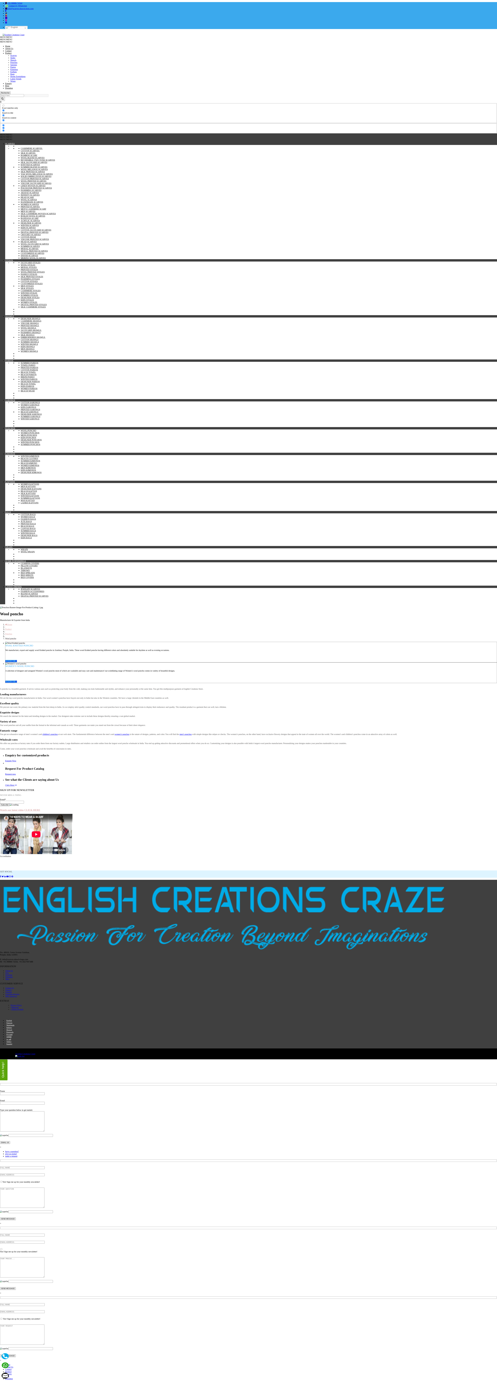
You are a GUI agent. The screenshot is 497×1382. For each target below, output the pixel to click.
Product (8, 53)
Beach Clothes (29, 458)
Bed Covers (27, 577)
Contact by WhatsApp (17, 6)
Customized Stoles (32, 284)
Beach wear (28, 391)
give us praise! (11, 1154)
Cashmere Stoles (31, 291)
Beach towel (28, 372)
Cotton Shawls (29, 339)
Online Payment (17, 1009)
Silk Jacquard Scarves (34, 162)
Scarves (13, 55)
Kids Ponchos (28, 437)
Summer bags (28, 531)
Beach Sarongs (29, 412)
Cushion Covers (30, 563)
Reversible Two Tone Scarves (38, 160)
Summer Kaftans (30, 498)
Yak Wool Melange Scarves (37, 174)
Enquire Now (10, 761)
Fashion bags (28, 519)
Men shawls (27, 349)
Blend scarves (29, 594)
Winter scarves (30, 225)
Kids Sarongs (28, 407)
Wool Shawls (28, 328)
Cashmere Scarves (32, 148)
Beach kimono (29, 463)
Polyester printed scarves (36, 188)
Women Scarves (30, 204)
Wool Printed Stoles (33, 272)
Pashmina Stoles (30, 279)
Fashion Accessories (32, 591)
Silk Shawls (27, 335)
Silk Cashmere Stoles (33, 307)
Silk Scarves (28, 153)
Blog (7, 86)
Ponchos (13, 62)
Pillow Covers (29, 566)
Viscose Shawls (30, 323)
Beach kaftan (29, 491)
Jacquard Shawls (31, 330)
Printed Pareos (29, 367)
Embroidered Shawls (33, 337)
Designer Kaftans (31, 489)
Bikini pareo (28, 377)
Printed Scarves (30, 207)
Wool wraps (28, 552)
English (14, 27)
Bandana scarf (30, 218)
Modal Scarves (30, 249)
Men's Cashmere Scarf (33, 209)
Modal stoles (29, 267)
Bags (12, 74)
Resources (15, 1007)
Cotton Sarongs (30, 402)
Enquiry (8, 83)
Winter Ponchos (30, 442)
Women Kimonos (30, 465)
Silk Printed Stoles (32, 277)
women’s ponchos (122, 734)
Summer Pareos (29, 363)
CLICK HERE (32, 810)
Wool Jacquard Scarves (35, 244)
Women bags (28, 517)
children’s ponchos (50, 734)
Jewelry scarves (30, 589)
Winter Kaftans (30, 496)
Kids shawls (28, 346)
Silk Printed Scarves (33, 172)
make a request (11, 1156)
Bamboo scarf (29, 155)
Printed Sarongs (30, 409)
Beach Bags (27, 526)
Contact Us (10, 988)
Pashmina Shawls (31, 332)
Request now (10, 774)
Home (7, 46)
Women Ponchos (30, 433)
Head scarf (27, 197)
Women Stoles (29, 302)
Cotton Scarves (30, 151)
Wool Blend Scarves (33, 158)
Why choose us (11, 996)
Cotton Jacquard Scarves (36, 230)
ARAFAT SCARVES (30, 193)
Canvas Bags (28, 528)
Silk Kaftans (28, 493)
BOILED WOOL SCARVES (33, 216)
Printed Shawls (30, 325)
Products (9, 975)
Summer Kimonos (30, 461)
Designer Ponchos (31, 440)
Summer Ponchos (30, 444)
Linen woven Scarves (33, 186)
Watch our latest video (12, 810)
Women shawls (29, 351)
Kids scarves (28, 228)
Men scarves (28, 211)
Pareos (13, 67)
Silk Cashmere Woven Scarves (38, 214)
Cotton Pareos (29, 370)
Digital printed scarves (34, 232)
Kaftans (13, 72)
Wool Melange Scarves (34, 169)
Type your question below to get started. (16, 1110)
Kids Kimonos (28, 470)
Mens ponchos (29, 435)
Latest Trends (15, 79)
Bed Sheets (27, 575)
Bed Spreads (28, 573)
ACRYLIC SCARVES (30, 221)
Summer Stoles (29, 295)
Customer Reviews (12, 994)
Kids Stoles (27, 300)
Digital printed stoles (34, 304)
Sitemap (9, 992)
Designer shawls (30, 318)
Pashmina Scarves (31, 190)
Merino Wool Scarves (33, 258)
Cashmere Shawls (31, 321)
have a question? (12, 1151)
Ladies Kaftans (29, 503)
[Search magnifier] (2, 99)
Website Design (5, 1052)
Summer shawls (30, 342)
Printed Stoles (29, 270)
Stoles (12, 58)
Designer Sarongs (31, 414)
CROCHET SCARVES (31, 235)
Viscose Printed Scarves (35, 239)
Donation (9, 88)
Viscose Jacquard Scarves (36, 183)
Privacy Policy (16, 1005)
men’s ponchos (186, 734)
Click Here (10, 785)
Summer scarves (30, 246)
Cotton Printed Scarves (35, 179)
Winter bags (28, 533)
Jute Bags (26, 521)
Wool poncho (28, 430)
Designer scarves (31, 223)
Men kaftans (28, 486)
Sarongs (13, 65)
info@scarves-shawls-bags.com (20, 9)
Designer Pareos (30, 381)
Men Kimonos (28, 468)
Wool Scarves (29, 200)
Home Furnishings (17, 76)
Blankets (26, 568)
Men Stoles (27, 286)
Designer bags (29, 535)
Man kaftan (28, 500)
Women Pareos (29, 388)
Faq (7, 973)
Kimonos (14, 69)
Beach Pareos (28, 374)
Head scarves (29, 242)
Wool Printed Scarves (33, 181)
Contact (8, 51)
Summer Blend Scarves (34, 167)
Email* (3, 799)
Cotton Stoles (29, 281)
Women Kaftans (30, 484)
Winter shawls (29, 344)
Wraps (13, 81)
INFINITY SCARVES (30, 195)
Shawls (13, 60)
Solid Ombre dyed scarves (36, 176)
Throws (25, 570)
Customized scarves (32, 253)
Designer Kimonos (31, 472)
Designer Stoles (30, 298)
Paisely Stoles (29, 274)
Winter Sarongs (30, 419)
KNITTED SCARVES (30, 165)
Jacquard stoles (30, 263)
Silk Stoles (27, 288)
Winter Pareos (29, 379)
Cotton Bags (28, 514)
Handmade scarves (32, 202)
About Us (9, 48)
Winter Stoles (29, 293)
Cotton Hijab (28, 237)
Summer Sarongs (30, 416)
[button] (6, 37)
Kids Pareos (27, 386)
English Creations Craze (25, 1054)
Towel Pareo (28, 365)
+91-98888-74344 (14, 3)
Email (2, 1100)
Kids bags (26, 538)
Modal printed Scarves (34, 251)
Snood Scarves (29, 256)
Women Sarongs (30, 405)
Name (2, 1091)
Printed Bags (28, 524)
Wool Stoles (28, 265)
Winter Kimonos (30, 456)
